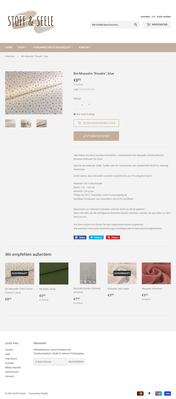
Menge (77, 98)
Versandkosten (87, 89)
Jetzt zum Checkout (96, 136)
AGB (7, 354)
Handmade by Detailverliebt (52, 47)
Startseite (10, 56)
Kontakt (84, 47)
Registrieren (76, 361)
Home (9, 47)
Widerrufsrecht (13, 367)
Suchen (9, 349)
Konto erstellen (164, 16)
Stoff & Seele (19, 393)
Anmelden (145, 16)
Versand (9, 376)
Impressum (11, 358)
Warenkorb (159, 24)
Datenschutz (12, 371)
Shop (21, 47)
